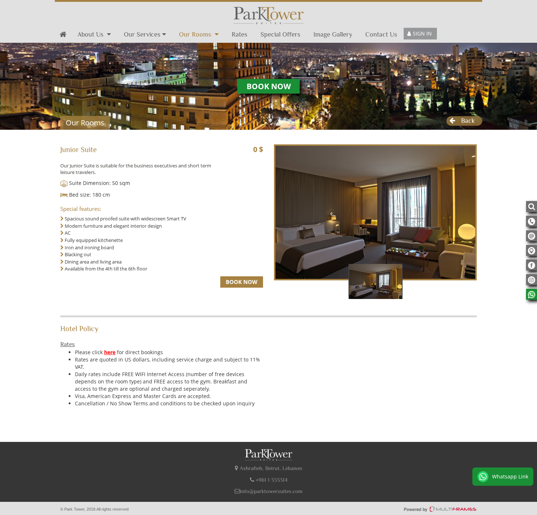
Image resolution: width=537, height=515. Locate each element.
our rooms (85, 123)
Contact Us (381, 34)
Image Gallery (332, 34)
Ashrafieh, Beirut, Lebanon (270, 468)
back (468, 120)
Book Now (269, 86)
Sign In (422, 33)
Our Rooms (196, 34)
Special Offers (280, 34)
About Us (91, 34)
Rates (239, 34)
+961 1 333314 (270, 480)
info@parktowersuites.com (271, 491)
